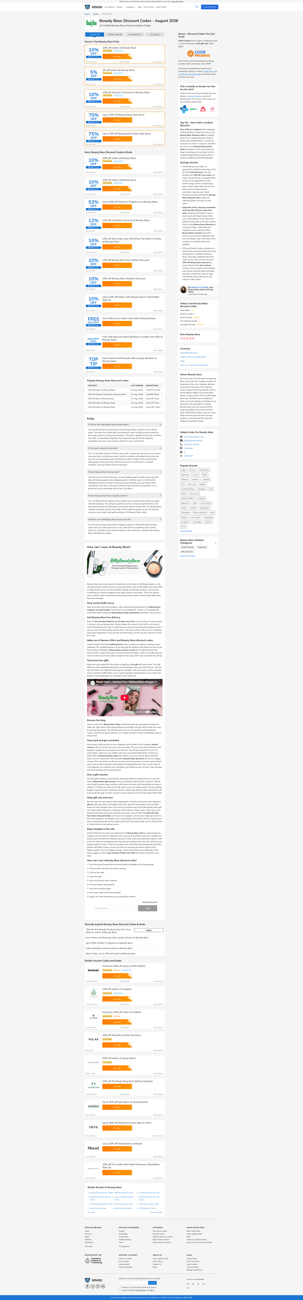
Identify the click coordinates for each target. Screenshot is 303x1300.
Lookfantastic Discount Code (101, 1204)
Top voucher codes (160, 1231)
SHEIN (193, 508)
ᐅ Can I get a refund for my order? (103, 448)
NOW (183, 494)
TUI (182, 484)
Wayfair (206, 479)
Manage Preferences (195, 1270)
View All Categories (187, 556)
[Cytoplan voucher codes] (93, 993)
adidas (202, 484)
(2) (155, 34)
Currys (192, 470)
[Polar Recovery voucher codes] (93, 1039)
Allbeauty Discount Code (123, 1193)
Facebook (188, 448)
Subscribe (152, 1283)
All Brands (89, 1246)
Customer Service (192, 444)
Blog (188, 1237)
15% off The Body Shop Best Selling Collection (127, 1081)
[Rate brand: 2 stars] (184, 338)
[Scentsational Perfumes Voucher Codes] (93, 1106)
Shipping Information (193, 440)
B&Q (195, 503)
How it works (124, 1261)
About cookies (192, 1264)
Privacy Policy (192, 1258)
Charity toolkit (124, 1264)
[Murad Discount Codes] (93, 1148)
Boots (204, 475)
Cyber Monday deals (194, 1234)
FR (198, 1284)
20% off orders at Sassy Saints (119, 1058)
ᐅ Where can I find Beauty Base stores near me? (109, 519)
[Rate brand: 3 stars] (187, 338)
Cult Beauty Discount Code (149, 1193)
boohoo (184, 517)
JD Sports (185, 522)
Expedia (202, 498)
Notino (183, 508)
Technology (123, 1234)
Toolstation (185, 512)
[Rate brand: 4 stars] (190, 338)
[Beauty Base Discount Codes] (91, 23)
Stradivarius (204, 508)
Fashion (122, 1231)
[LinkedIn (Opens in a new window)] (103, 1286)
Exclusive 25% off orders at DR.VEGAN (123, 965)
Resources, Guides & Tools (197, 1239)
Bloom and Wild (200, 512)
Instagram (188, 456)
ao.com (195, 475)
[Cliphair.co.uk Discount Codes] (93, 1016)
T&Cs (152, 1290)
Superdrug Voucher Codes (149, 1204)
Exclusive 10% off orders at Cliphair (121, 1012)
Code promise (107, 51)
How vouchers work (160, 1258)
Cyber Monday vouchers (162, 1242)
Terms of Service (177, 1)
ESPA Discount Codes (147, 1208)
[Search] (196, 7)
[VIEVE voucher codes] (93, 1127)
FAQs (182, 361)
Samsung (184, 475)
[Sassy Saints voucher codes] (93, 1062)
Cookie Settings (193, 1267)
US (188, 1284)
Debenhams (203, 470)
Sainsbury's (89, 1242)
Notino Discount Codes (123, 1208)
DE (193, 1284)
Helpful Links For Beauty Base (193, 357)
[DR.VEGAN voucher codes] (93, 970)
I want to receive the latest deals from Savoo (139, 1287)
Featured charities (125, 1267)
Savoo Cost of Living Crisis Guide (199, 1242)
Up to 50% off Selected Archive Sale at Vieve (126, 1122)
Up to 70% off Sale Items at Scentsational (125, 1101)
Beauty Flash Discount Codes (101, 1193)
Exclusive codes (159, 1234)
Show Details (157, 62)
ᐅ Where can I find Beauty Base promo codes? (108, 424)
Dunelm (208, 522)
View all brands (186, 531)
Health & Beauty (187, 547)
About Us (157, 1255)
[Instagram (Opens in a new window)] (98, 1286)
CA (188, 1288)
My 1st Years (206, 503)
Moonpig (201, 489)
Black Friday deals (193, 1231)
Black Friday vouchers (161, 1239)
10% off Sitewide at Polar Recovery (121, 1035)
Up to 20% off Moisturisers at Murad (122, 1143)
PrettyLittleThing (187, 489)
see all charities (195, 96)
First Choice (195, 517)
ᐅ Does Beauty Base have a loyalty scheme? (107, 495)
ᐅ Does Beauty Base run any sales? (103, 472)
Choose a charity (125, 1258)
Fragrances (202, 547)
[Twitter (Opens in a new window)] (93, 1286)
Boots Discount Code (98, 1208)
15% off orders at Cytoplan (117, 988)
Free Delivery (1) (135, 34)
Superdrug (208, 517)
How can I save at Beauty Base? (194, 365)
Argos (183, 470)
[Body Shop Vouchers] (93, 1085)
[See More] (215, 542)
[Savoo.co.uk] (93, 7)
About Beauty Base (188, 352)
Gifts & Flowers (187, 552)
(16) (95, 34)
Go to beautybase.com (194, 436)
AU (203, 1284)
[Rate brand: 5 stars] (193, 338)
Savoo (87, 14)
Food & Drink (123, 1237)
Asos (212, 512)
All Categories (124, 1246)
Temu (183, 527)
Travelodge (197, 522)
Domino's (195, 479)
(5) (115, 34)
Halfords (184, 479)
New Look (192, 484)
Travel (121, 1242)
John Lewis (194, 494)
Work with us (158, 1261)
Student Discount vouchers (163, 1237)
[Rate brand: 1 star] (181, 338)
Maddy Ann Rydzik (199, 287)
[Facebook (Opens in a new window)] (87, 1286)
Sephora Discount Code (123, 1204)
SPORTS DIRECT (187, 498)
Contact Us (157, 1264)
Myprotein (185, 503)
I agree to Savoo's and (138, 1290)
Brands (96, 14)
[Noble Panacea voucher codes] (93, 1169)
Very (210, 489)
